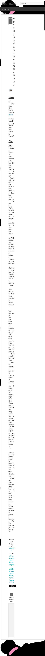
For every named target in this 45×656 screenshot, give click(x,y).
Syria (11, 578)
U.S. (12, 582)
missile (11, 569)
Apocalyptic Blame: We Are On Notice (14, 51)
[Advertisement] (26, 51)
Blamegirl (11, 549)
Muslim (11, 571)
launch (11, 114)
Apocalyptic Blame (11, 560)
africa (11, 556)
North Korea (11, 574)
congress (11, 566)
